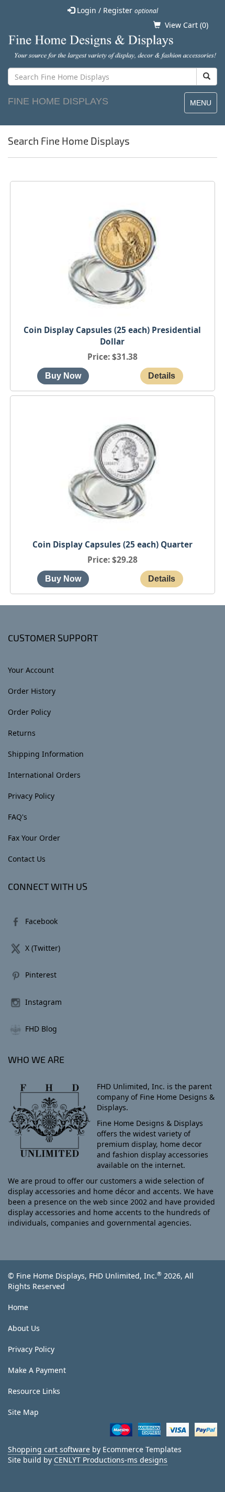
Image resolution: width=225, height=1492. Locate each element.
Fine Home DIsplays (58, 101)
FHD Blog (41, 1029)
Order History (31, 691)
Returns (22, 733)
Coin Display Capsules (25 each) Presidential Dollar (112, 336)
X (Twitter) (42, 948)
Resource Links (34, 1391)
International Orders (44, 775)
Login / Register (116, 10)
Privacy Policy (31, 796)
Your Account (31, 670)
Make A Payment (37, 1370)
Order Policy (29, 712)
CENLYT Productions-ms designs (110, 1460)
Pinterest (41, 975)
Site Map (23, 1412)
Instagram (43, 1002)
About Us (24, 1328)
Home (18, 1307)
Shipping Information (46, 754)
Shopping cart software (49, 1449)
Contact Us (27, 859)
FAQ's (17, 817)
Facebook (41, 921)
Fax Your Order (34, 838)
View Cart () (186, 25)
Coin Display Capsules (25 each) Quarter (112, 544)
